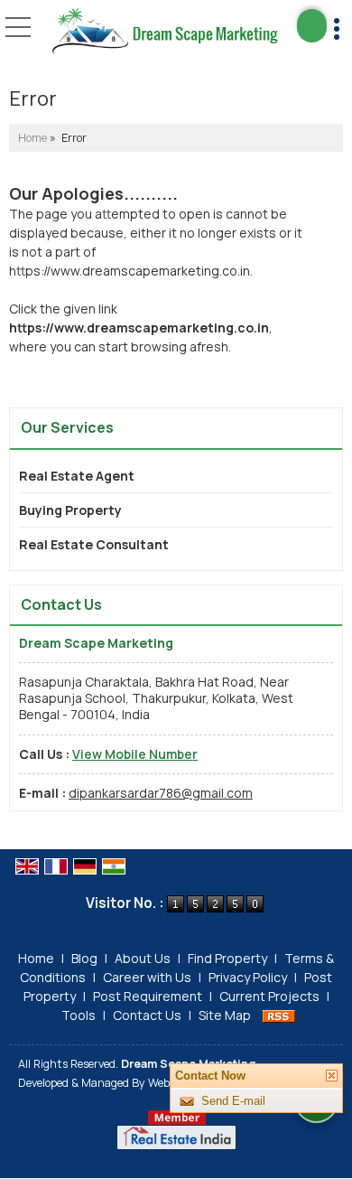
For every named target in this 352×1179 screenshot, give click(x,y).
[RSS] (279, 1015)
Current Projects (269, 996)
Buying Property (70, 510)
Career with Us (147, 977)
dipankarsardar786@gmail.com (161, 792)
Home (32, 137)
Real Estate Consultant (94, 544)
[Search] (312, 25)
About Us (143, 958)
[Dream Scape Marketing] (164, 32)
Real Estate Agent (76, 475)
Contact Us (147, 1015)
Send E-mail (233, 1101)
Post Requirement (147, 996)
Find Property (227, 958)
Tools (78, 1015)
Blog (84, 958)
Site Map (225, 1015)
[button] (135, 754)
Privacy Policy (247, 977)
